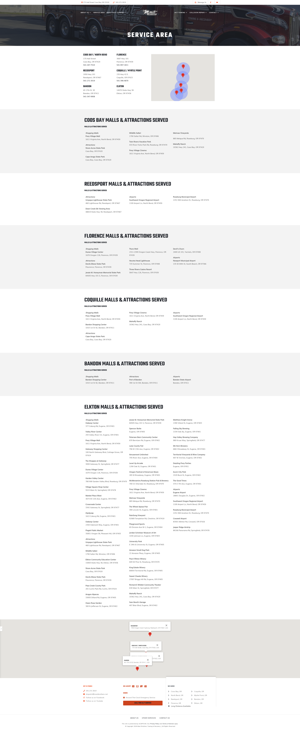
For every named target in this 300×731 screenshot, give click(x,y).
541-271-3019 (89, 80)
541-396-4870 (122, 80)
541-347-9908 (89, 96)
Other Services (149, 718)
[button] (180, 85)
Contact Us (164, 718)
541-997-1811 (122, 64)
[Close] (157, 645)
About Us (134, 718)
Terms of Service (168, 724)
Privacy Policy (154, 724)
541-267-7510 (89, 64)
